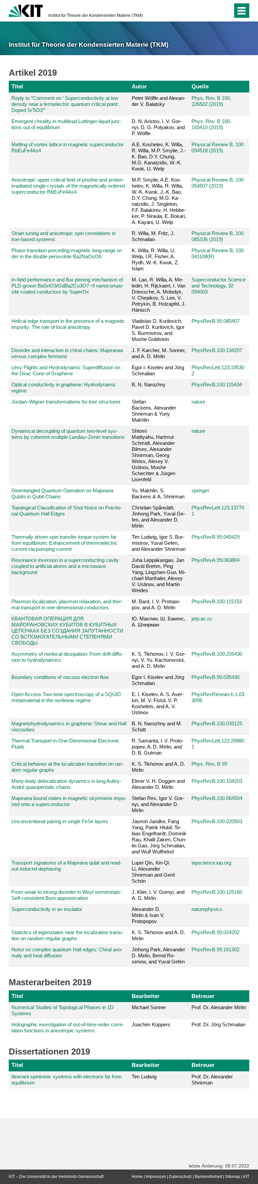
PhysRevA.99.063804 (215, 560)
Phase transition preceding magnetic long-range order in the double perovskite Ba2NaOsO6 (67, 253)
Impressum (156, 1176)
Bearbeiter (146, 996)
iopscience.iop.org (211, 863)
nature (198, 402)
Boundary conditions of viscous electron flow (60, 677)
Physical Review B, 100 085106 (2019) (217, 236)
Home (137, 1176)
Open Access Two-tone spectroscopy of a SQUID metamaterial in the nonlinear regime (66, 697)
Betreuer (203, 996)
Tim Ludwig (144, 1076)
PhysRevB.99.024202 (215, 932)
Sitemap (232, 1176)
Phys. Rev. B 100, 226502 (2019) (211, 101)
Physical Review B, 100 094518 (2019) (217, 147)
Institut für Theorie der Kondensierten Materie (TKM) (95, 15)
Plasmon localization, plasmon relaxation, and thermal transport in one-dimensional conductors (67, 604)
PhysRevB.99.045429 (215, 537)
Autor (139, 86)
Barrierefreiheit (208, 1176)
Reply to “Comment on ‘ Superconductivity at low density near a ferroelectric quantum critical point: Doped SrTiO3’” (65, 104)
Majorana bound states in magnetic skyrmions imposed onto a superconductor (68, 801)
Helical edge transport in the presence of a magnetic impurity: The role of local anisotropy (68, 324)
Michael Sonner (149, 1007)
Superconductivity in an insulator (46, 909)
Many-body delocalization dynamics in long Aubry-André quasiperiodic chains (66, 784)
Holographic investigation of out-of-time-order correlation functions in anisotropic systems (67, 1027)
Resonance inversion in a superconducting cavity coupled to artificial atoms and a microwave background (65, 566)
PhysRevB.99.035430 (215, 677)
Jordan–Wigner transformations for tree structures (66, 402)
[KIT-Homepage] (26, 10)
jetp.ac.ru (201, 618)
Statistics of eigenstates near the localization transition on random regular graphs (67, 935)
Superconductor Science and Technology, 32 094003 (218, 286)
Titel (17, 86)
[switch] (214, 10)
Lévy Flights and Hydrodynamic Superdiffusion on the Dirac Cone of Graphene (65, 370)
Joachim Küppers (151, 1024)
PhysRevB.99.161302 (215, 949)
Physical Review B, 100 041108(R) (217, 253)
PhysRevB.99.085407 (215, 321)
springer (200, 490)
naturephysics (206, 909)
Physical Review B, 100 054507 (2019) (217, 183)
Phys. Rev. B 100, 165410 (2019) (211, 124)
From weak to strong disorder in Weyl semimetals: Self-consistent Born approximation (66, 895)
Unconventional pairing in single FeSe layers (59, 821)
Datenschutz (180, 1176)
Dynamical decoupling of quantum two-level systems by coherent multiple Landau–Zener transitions (68, 434)
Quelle (200, 86)
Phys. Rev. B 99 (209, 764)
